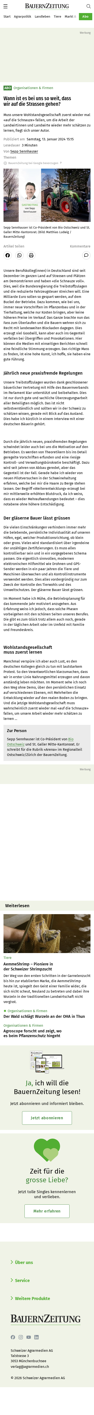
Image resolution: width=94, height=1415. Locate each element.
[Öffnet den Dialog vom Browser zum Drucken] (31, 255)
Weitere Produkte (32, 1298)
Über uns (24, 1262)
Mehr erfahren (47, 1211)
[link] (47, 967)
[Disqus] (47, 841)
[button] (5, 6)
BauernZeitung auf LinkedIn (36, 1337)
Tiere (57, 16)
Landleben (42, 16)
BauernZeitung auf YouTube (28, 1337)
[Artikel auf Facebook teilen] (7, 255)
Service (22, 1280)
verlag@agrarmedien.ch (30, 1367)
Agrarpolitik (22, 16)
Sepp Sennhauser (24, 151)
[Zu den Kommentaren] (86, 255)
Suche (90, 6)
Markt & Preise (76, 16)
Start (6, 16)
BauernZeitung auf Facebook (13, 1337)
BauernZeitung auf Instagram (21, 1337)
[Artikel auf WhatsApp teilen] (19, 255)
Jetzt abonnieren (47, 1118)
